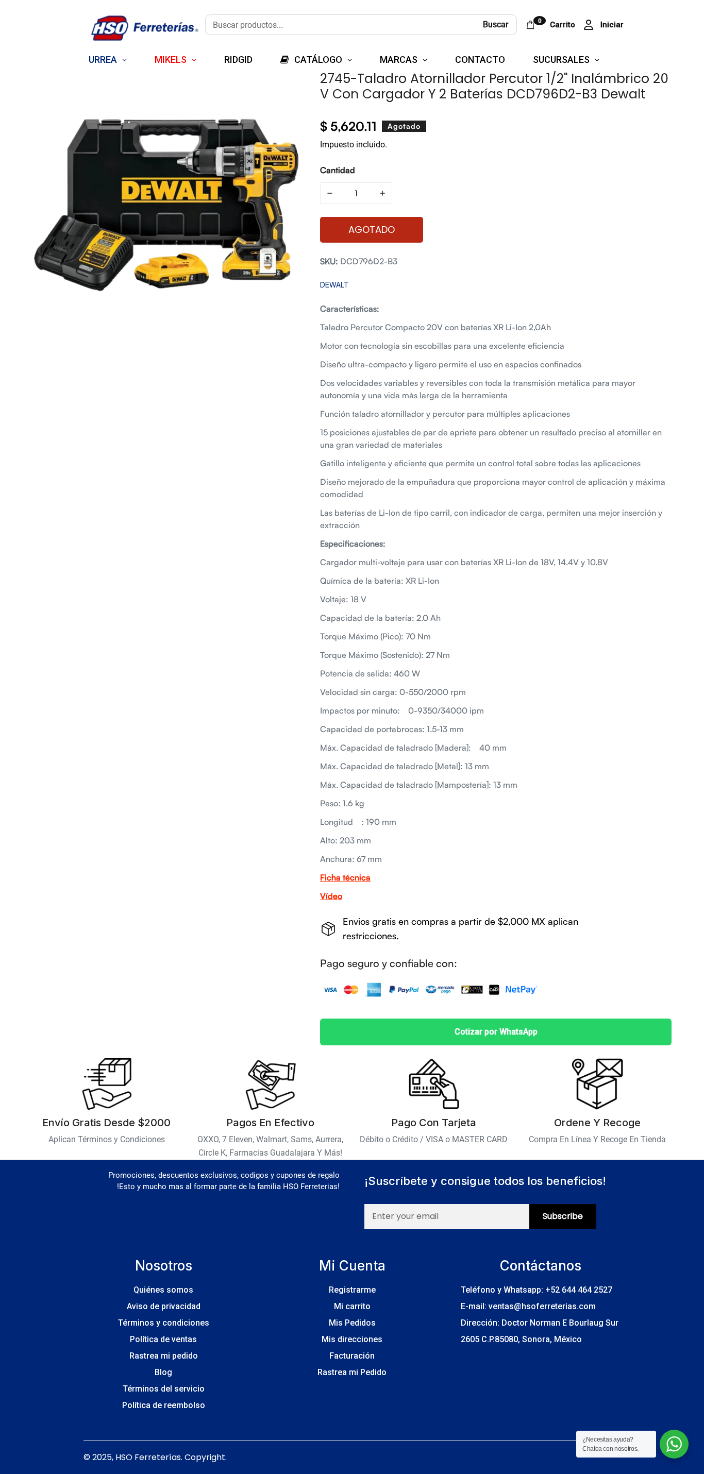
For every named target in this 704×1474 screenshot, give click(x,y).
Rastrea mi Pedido (352, 1372)
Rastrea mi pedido (163, 1356)
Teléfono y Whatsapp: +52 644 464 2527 (536, 1290)
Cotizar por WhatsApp (496, 1032)
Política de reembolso (163, 1405)
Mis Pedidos (352, 1323)
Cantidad (337, 170)
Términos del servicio (164, 1389)
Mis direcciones (352, 1339)
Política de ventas (163, 1339)
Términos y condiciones (163, 1323)
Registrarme (352, 1290)
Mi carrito (352, 1306)
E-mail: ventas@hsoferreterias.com (528, 1306)
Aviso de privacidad (163, 1306)
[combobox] (340, 24)
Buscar (495, 24)
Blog (163, 1372)
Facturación (352, 1356)
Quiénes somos (163, 1290)
